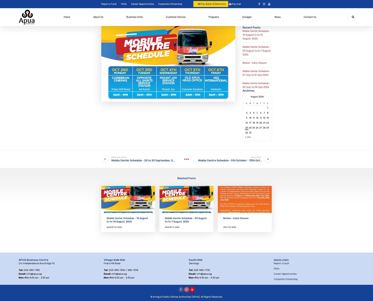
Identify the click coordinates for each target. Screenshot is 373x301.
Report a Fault (109, 4)
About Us (98, 17)
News (278, 17)
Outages (246, 17)
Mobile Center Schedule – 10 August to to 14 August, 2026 (256, 35)
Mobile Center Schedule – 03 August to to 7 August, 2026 (257, 51)
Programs (214, 17)
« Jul (247, 137)
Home (67, 17)
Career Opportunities (142, 4)
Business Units (134, 17)
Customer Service (175, 17)
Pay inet (236, 4)
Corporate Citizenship (170, 4)
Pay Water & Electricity (213, 4)
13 (261, 118)
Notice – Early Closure (254, 62)
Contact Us (310, 17)
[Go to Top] (367, 294)
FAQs (124, 4)
